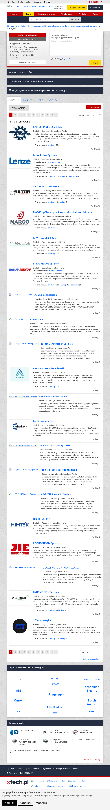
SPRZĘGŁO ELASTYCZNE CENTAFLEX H (23, 751)
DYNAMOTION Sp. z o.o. (46, 592)
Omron (19, 700)
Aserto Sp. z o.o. (39, 319)
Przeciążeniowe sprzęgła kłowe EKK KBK (58, 742)
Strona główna (13, 26)
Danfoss (54, 683)
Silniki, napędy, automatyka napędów (84, 26)
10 (52, 114)
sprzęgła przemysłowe (86, 731)
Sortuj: (82, 115)
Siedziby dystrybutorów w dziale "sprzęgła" (32, 81)
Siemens (56, 694)
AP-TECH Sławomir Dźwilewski (57, 494)
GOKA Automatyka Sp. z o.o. (55, 445)
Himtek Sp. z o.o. (42, 518)
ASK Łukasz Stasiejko (46, 294)
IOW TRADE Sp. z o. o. (44, 237)
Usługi (42, 99)
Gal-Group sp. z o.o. (43, 420)
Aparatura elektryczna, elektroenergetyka (50, 26)
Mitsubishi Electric (92, 679)
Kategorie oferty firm (22, 72)
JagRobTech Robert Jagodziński (59, 469)
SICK (19, 679)
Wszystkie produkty (92, 759)
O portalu (10, 768)
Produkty (14, 14)
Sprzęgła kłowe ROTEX (50, 750)
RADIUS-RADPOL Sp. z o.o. (47, 126)
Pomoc (75, 768)
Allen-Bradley (54, 707)
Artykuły (82, 14)
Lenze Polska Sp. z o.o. (45, 155)
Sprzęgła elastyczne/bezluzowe (59, 731)
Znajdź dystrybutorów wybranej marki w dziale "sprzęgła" (39, 90)
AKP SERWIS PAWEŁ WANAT (54, 396)
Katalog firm (26, 26)
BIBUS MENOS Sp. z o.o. (46, 263)
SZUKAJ (76, 19)
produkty (51, 145)
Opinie (27, 768)
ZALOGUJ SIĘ (96, 7)
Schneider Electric (92, 688)
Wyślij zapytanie (78, 7)
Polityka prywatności (61, 768)
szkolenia (73, 176)
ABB (19, 690)
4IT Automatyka (42, 620)
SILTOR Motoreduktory (46, 186)
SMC (19, 711)
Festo (54, 712)
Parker (92, 711)
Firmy (28, 14)
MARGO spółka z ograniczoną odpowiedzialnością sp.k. (63, 212)
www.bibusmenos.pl (55, 270)
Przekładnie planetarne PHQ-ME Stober (27, 742)
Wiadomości (66, 14)
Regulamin (46, 768)
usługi (62, 176)
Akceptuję (62, 58)
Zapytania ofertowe (46, 14)
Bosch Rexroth (91, 702)
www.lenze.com (53, 162)
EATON (54, 678)
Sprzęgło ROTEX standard (82, 740)
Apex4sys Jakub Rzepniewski (48, 368)
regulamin (66, 58)
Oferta (19, 768)
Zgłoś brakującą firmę (91, 659)
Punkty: (95, 149)
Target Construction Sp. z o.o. (57, 343)
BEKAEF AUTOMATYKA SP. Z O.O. (61, 567)
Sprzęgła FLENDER (26, 730)
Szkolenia (54, 99)
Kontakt (36, 768)
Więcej (96, 14)
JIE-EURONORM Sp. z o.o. (47, 543)
